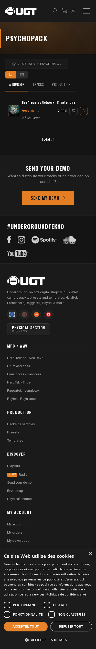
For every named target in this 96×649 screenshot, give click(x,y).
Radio (19, 474)
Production (61, 84)
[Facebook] (9, 240)
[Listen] (84, 111)
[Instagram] (21, 240)
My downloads (18, 540)
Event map (15, 490)
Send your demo (19, 482)
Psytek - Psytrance (21, 398)
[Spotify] (44, 240)
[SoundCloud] (69, 240)
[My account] (73, 11)
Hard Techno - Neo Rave (25, 358)
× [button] (90, 553)
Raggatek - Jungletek (23, 390)
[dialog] (48, 598)
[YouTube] (17, 253)
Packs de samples (21, 424)
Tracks (38, 84)
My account (16, 524)
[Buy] (73, 111)
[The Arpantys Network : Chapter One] (13, 110)
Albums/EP (16, 84)
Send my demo (45, 198)
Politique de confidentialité (66, 594)
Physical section (19, 499)
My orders (15, 532)
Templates (15, 440)
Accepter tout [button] (26, 626)
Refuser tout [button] (71, 626)
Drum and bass (18, 366)
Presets (13, 432)
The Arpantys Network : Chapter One (48, 102)
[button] (48, 640)
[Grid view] (22, 74)
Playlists (13, 466)
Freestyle (28, 110)
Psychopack (32, 117)
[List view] (11, 74)
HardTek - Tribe (18, 382)
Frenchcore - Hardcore (24, 374)
